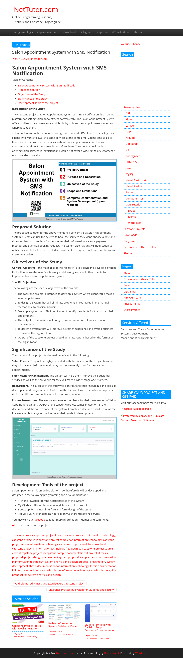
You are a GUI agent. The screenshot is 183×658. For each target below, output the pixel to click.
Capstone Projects (48, 32)
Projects (25, 44)
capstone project (23, 535)
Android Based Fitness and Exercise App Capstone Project (49, 583)
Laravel (130, 125)
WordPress (134, 222)
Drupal (132, 210)
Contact (128, 285)
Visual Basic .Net (136, 180)
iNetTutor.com (35, 9)
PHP (15, 44)
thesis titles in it (100, 570)
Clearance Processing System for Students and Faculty (81, 589)
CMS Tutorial (133, 204)
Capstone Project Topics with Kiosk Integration (26, 627)
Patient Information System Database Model (62, 625)
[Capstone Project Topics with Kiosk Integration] (28, 613)
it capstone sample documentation (64, 553)
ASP (128, 113)
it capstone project (30, 553)
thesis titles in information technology (67, 570)
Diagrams (87, 32)
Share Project (132, 310)
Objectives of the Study (32, 94)
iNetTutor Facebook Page (136, 408)
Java (128, 168)
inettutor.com (39, 59)
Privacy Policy (132, 303)
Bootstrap (132, 143)
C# (127, 150)
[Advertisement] (146, 82)
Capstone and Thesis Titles (113, 32)
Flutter (130, 119)
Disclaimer (130, 291)
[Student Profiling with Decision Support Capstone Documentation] (101, 612)
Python (130, 192)
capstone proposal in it (73, 544)
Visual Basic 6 (134, 186)
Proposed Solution (29, 89)
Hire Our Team (132, 297)
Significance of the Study (32, 98)
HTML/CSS (132, 162)
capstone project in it (25, 540)
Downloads (70, 32)
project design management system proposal (51, 557)
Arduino (130, 137)
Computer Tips (135, 198)
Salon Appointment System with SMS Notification (47, 85)
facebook (39, 519)
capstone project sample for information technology (70, 540)
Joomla (132, 216)
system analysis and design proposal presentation (75, 561)
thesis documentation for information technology (59, 566)
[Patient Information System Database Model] (64, 612)
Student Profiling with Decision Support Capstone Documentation (100, 627)
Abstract (138, 32)
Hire (14, 525)
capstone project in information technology (89, 535)
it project (91, 553)
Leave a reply (31, 636)
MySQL (130, 174)
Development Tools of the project (38, 103)
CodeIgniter (133, 156)
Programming (23, 32)
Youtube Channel (131, 44)
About (127, 273)
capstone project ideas (48, 535)
